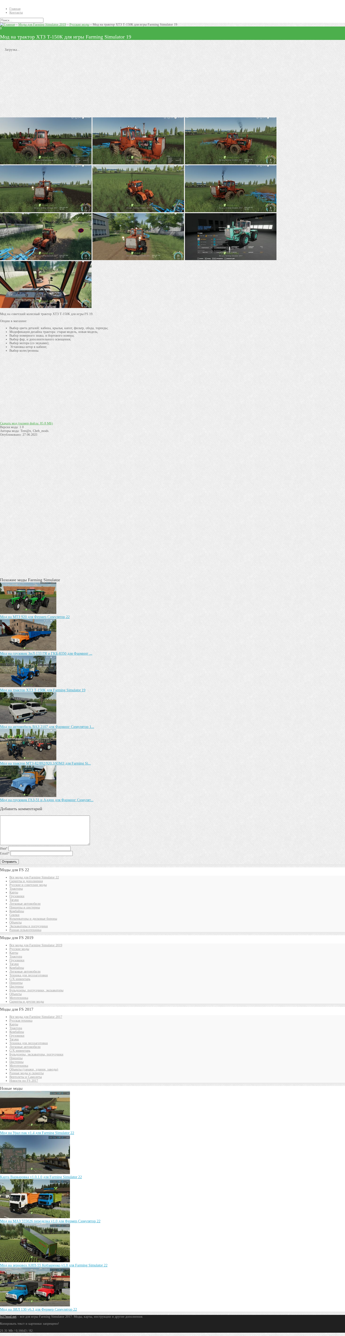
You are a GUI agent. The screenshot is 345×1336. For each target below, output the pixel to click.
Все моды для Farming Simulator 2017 (35, 1017)
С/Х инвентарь (19, 979)
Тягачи (14, 900)
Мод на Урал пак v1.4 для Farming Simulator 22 (37, 1133)
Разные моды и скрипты (26, 1073)
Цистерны (16, 986)
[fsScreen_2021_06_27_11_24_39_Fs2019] (230, 211)
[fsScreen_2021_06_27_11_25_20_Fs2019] (138, 163)
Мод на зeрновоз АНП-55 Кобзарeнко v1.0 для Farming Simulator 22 (53, 1265)
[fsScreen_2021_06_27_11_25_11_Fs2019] (46, 211)
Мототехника (18, 998)
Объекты (15, 922)
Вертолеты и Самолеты (25, 1077)
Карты (13, 892)
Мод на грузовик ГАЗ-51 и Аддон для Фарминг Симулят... (46, 800)
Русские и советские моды (28, 885)
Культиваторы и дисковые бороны (33, 918)
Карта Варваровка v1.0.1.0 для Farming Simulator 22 (41, 1177)
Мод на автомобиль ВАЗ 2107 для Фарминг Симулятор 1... (47, 727)
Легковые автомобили (25, 903)
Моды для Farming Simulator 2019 (42, 24)
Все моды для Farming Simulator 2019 (35, 945)
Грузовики (16, 896)
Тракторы (16, 888)
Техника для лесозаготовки (28, 975)
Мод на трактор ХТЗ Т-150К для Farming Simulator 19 (42, 690)
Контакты (16, 12)
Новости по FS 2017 (23, 1080)
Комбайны (16, 911)
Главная (14, 9)
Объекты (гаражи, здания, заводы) (33, 1069)
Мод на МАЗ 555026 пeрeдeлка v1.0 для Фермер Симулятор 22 (50, 1221)
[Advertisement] (141, 84)
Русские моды (79, 24)
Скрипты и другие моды (26, 1001)
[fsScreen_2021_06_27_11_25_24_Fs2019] (46, 163)
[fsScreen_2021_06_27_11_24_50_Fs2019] (230, 163)
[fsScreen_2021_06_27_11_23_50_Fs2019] (138, 211)
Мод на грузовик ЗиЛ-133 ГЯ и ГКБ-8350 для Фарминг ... (46, 653)
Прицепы (16, 983)
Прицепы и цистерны (24, 907)
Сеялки (14, 915)
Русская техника (20, 1020)
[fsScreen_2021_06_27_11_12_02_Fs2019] (230, 259)
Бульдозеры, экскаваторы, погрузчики (36, 1054)
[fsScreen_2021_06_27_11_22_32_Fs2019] (138, 259)
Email (5, 853)
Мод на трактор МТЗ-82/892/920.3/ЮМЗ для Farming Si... (45, 763)
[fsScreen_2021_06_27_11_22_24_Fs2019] (46, 307)
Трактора (15, 956)
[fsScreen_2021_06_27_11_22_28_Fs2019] (46, 259)
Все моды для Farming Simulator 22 (34, 877)
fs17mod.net (8, 1316)
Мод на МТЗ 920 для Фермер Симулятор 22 (35, 617)
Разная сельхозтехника (25, 930)
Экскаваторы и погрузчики (28, 926)
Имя (4, 848)
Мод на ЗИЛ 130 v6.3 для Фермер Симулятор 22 (38, 1309)
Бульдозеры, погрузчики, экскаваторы (36, 990)
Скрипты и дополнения (26, 881)
